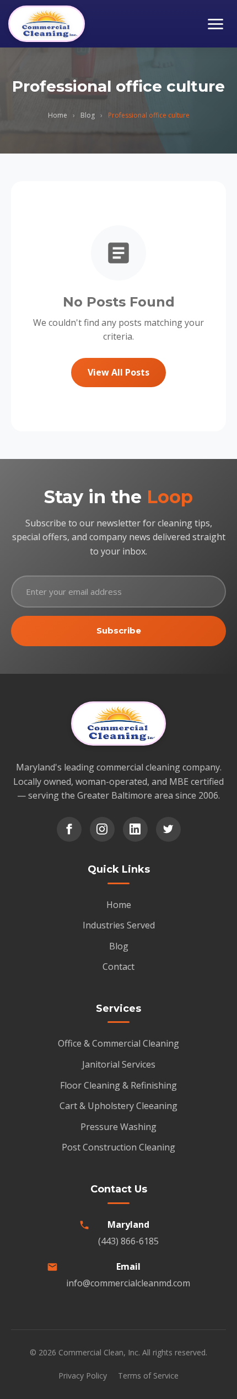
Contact (118, 966)
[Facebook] (69, 829)
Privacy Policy (82, 1375)
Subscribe (118, 630)
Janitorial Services (118, 1064)
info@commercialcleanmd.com (128, 1283)
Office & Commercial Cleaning (118, 1043)
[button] (215, 24)
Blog (87, 115)
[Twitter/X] (168, 829)
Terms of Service (148, 1375)
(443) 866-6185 (128, 1241)
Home (57, 115)
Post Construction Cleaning (118, 1147)
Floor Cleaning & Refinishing (118, 1085)
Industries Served (119, 925)
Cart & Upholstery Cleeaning (118, 1106)
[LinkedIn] (135, 829)
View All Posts (118, 372)
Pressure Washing (118, 1127)
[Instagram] (102, 829)
